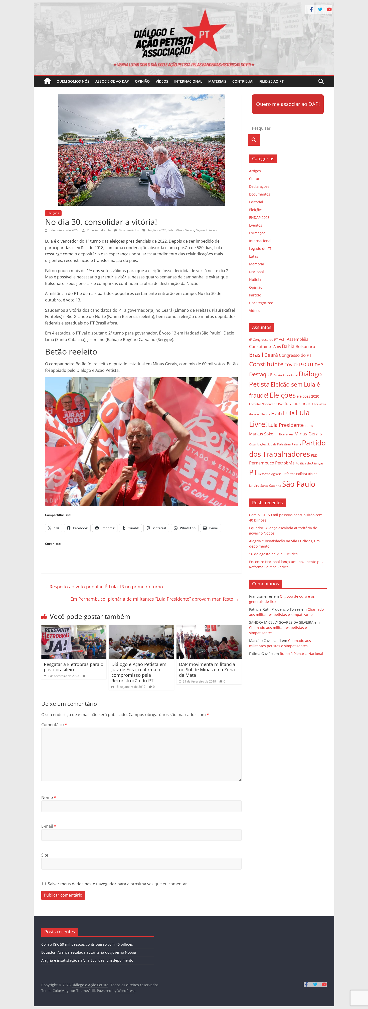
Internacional (188, 81)
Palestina (284, 444)
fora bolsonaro (299, 403)
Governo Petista (259, 414)
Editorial (256, 202)
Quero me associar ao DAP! (288, 104)
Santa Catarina (270, 485)
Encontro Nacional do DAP (266, 404)
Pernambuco (261, 463)
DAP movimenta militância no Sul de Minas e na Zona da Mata (207, 669)
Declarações (259, 186)
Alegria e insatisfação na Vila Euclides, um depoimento (87, 960)
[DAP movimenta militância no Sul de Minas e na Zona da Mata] (209, 628)
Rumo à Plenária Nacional (301, 653)
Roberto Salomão (99, 230)
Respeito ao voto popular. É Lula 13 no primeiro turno (103, 587)
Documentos (259, 194)
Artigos (255, 171)
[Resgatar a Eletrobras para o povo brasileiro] (73, 628)
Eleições (53, 213)
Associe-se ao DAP (112, 81)
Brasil (256, 354)
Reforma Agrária (270, 474)
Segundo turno (206, 230)
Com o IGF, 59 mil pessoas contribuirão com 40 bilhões (87, 944)
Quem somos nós (73, 81)
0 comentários (128, 230)
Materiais (217, 81)
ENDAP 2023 (259, 217)
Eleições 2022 (156, 230)
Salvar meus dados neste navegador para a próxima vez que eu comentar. (118, 884)
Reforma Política (295, 474)
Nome (48, 797)
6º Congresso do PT (263, 339)
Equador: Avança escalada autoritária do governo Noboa (88, 952)
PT (253, 472)
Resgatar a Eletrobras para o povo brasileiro (73, 667)
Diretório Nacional (286, 375)
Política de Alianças (309, 463)
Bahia (288, 346)
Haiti (276, 413)
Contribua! (242, 81)
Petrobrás (284, 463)
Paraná (296, 444)
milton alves (284, 434)
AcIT (282, 339)
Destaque (261, 374)
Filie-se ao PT (271, 81)
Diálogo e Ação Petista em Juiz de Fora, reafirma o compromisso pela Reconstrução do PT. (138, 672)
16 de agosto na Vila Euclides (273, 554)
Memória (256, 264)
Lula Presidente (286, 425)
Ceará (271, 355)
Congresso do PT (295, 355)
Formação (257, 233)
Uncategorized (261, 302)
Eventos (255, 225)
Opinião (142, 81)
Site (44, 855)
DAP (319, 365)
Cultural (256, 178)
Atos (277, 346)
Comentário (54, 724)
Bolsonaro (305, 346)
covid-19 (294, 364)
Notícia (255, 279)
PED (314, 455)
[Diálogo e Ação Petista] (184, 5)
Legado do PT (260, 248)
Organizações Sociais (262, 444)
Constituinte (266, 364)
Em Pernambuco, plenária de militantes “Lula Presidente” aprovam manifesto (154, 599)
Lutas (253, 256)
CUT (309, 364)
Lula (170, 230)
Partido (255, 295)
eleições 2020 (308, 396)
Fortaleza (320, 404)
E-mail (48, 826)
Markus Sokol (261, 434)
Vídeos (162, 81)
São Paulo (298, 484)
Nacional (256, 271)
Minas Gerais (184, 230)
